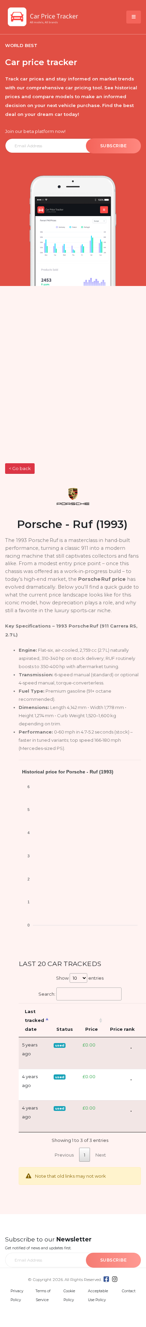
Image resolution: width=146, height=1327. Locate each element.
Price (91, 1029)
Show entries (80, 978)
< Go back (20, 468)
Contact (128, 1291)
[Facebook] (106, 1279)
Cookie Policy (69, 1295)
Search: (46, 994)
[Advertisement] (73, 386)
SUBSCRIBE (113, 145)
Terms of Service (43, 1295)
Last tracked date (34, 1020)
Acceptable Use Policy (98, 1295)
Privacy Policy (17, 1295)
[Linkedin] (114, 1279)
